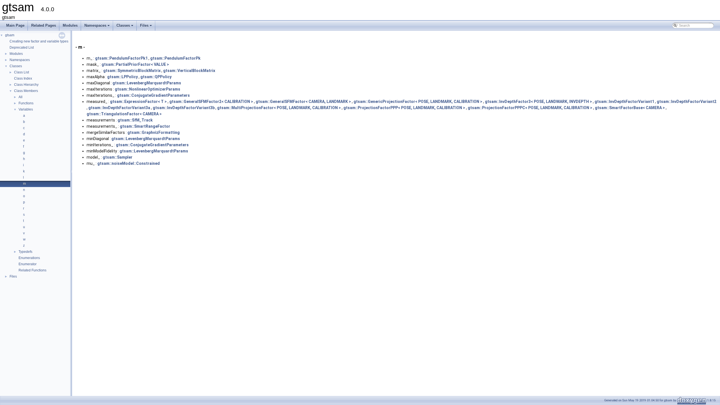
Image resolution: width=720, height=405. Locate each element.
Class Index (23, 78)
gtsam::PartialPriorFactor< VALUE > (135, 64)
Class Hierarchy (26, 85)
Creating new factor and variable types (39, 41)
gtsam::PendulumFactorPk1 (121, 58)
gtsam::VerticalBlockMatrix (189, 70)
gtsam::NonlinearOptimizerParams (147, 89)
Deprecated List (22, 48)
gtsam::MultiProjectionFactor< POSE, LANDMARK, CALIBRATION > (279, 107)
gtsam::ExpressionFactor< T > (138, 101)
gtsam (9, 35)
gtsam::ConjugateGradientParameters (153, 95)
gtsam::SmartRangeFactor (145, 126)
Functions (26, 103)
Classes (125, 27)
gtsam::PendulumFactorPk (175, 58)
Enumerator (28, 264)
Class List (21, 72)
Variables (26, 109)
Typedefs (25, 252)
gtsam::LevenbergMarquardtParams (146, 83)
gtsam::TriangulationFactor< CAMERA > (124, 114)
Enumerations (29, 258)
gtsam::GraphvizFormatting (153, 132)
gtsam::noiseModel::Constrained (128, 163)
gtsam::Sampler (117, 157)
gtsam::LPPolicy (122, 77)
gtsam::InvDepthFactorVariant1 (624, 101)
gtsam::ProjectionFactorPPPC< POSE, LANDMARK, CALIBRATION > (530, 107)
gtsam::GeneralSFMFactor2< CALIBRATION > (211, 101)
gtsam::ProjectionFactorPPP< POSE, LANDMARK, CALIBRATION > (404, 107)
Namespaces (97, 27)
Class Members (26, 91)
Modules (70, 25)
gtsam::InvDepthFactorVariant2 (686, 101)
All (20, 97)
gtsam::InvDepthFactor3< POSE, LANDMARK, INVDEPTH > (538, 101)
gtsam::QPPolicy (156, 77)
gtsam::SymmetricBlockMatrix (132, 70)
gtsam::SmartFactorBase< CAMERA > (630, 107)
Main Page (15, 25)
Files (146, 27)
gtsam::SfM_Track (135, 120)
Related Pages (43, 25)
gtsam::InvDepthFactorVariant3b (184, 107)
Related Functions (32, 270)
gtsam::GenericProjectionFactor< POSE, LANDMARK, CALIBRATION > (418, 101)
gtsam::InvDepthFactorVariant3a (119, 107)
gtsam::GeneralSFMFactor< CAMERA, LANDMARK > (303, 101)
